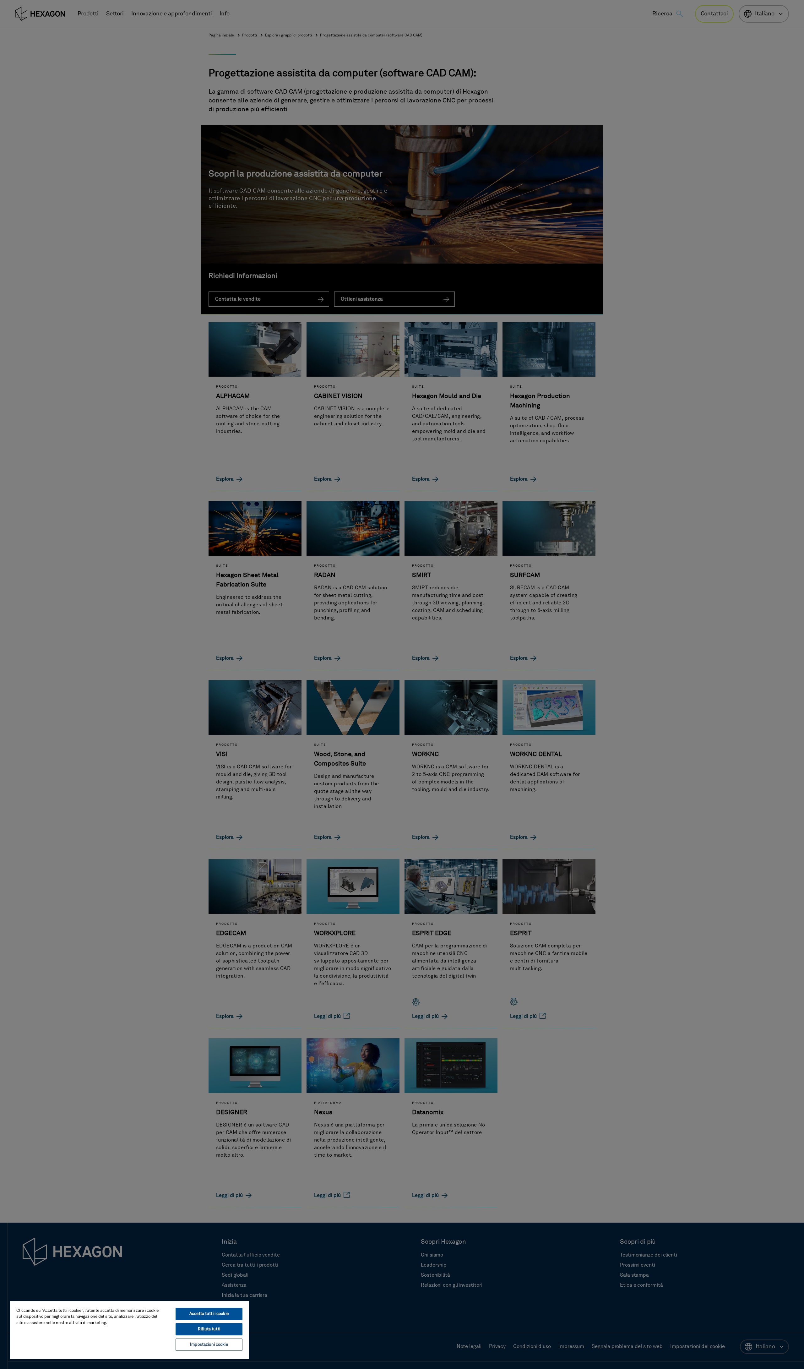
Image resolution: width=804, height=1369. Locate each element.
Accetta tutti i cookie (209, 1314)
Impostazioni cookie (209, 1345)
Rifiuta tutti (209, 1329)
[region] (129, 1330)
